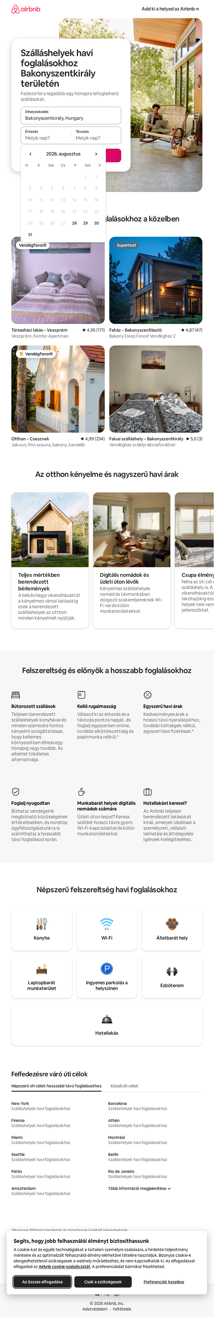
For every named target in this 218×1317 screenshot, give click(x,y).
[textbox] (45, 138)
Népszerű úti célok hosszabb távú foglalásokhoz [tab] (56, 1085)
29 (85, 223)
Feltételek (122, 1309)
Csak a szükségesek (103, 1281)
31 (30, 234)
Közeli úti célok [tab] (125, 1085)
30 (96, 223)
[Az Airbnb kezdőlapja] (25, 9)
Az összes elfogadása (42, 1281)
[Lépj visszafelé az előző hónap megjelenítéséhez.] (30, 154)
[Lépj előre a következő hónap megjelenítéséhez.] (96, 154)
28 (74, 223)
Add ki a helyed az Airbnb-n (170, 9)
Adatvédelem (95, 1309)
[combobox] (71, 118)
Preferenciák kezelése (164, 1281)
